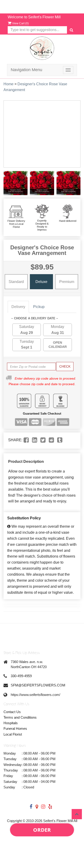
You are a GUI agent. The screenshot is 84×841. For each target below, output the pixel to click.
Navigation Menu (26, 69)
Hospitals (11, 723)
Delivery (18, 307)
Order (42, 829)
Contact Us (12, 712)
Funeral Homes (15, 728)
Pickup (39, 307)
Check (64, 366)
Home (9, 84)
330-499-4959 (21, 676)
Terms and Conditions (20, 717)
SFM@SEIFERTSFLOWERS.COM (38, 685)
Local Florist (13, 734)
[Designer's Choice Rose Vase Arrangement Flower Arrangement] (16, 183)
